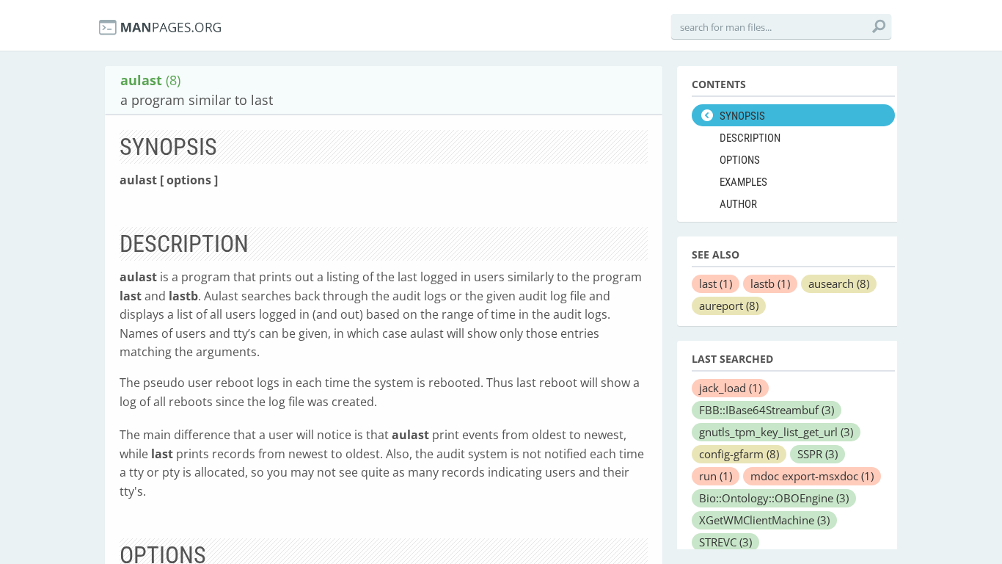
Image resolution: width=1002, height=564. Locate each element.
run (715, 476)
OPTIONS (740, 160)
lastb (770, 283)
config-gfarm (739, 453)
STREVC (725, 542)
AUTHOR (738, 204)
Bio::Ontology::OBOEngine (774, 498)
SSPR (817, 453)
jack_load (730, 387)
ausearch (838, 283)
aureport (728, 305)
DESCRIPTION (750, 138)
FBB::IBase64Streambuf (766, 409)
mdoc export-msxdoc (812, 476)
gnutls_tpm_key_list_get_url (776, 431)
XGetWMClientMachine (764, 520)
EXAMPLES (743, 182)
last (715, 283)
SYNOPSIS (742, 116)
